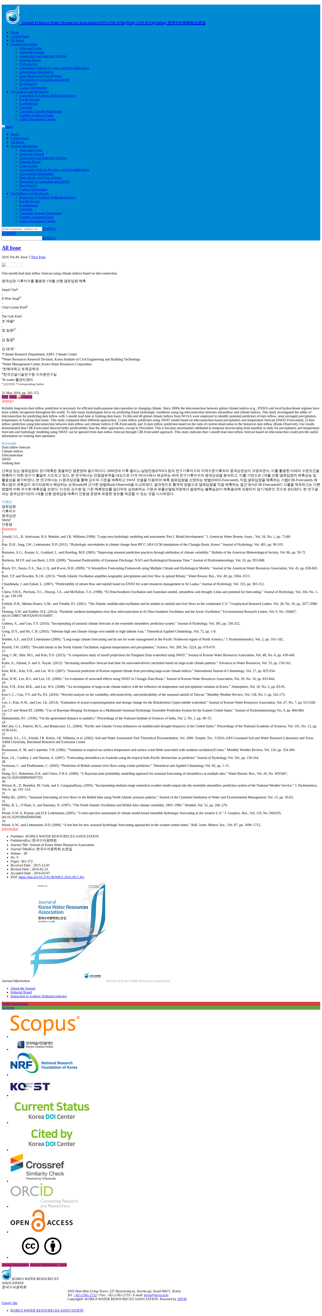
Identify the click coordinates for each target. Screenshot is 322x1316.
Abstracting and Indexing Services (43, 56)
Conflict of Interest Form (36, 115)
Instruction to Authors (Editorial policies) (47, 95)
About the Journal (31, 52)
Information (10, 829)
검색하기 (49, 229)
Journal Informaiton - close (48, 1265)
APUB (182, 1299)
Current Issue (20, 36)
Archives (8, 1007)
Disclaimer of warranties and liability (44, 80)
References (9, 529)
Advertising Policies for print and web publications (54, 68)
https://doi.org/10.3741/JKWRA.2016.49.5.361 (51, 877)
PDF (5, 397)
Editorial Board (30, 60)
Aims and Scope (30, 48)
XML (13, 397)
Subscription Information (36, 72)
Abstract (7, 401)
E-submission (28, 103)
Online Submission (15, 1004)
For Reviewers (29, 99)
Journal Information (24, 44)
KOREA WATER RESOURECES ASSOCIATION (47, 1310)
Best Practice (28, 84)
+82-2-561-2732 (85, 1295)
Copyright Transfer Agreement (40, 111)
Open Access (28, 64)
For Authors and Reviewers (30, 91)
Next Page (38, 257)
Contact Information (33, 88)
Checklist (25, 107)
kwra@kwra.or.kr (156, 1295)
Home (15, 32)
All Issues (17, 40)
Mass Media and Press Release (40, 76)
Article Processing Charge (37, 119)
